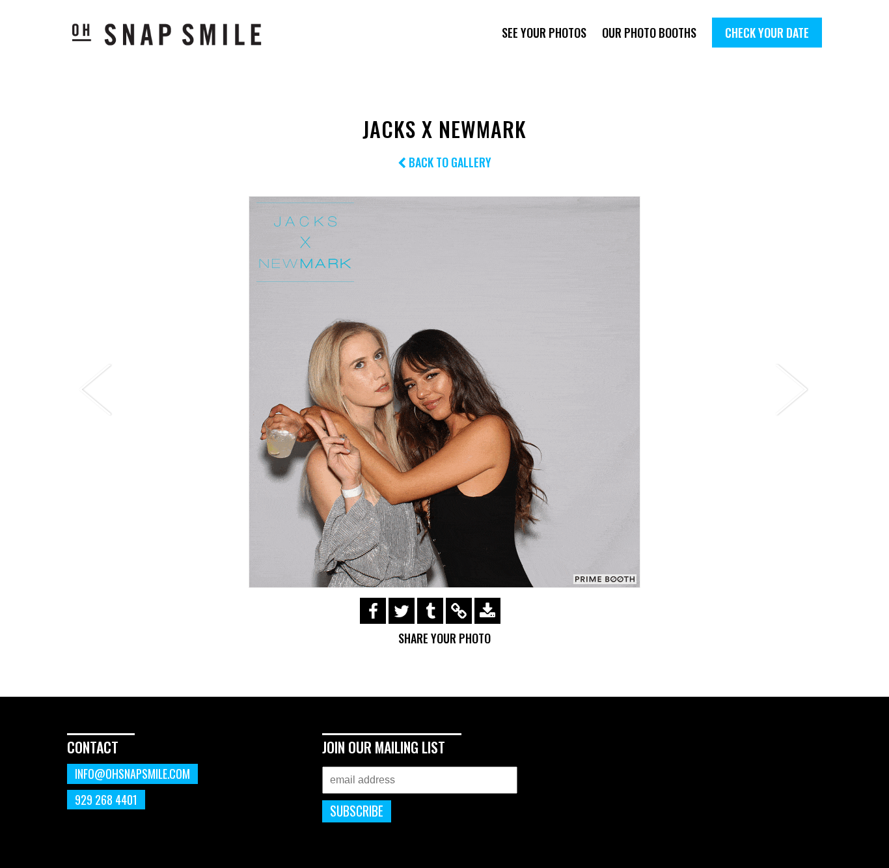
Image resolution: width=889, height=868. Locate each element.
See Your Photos (544, 32)
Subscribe (356, 811)
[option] (444, 392)
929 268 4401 (106, 799)
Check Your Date (767, 32)
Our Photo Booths (649, 32)
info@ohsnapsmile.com (132, 773)
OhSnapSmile (176, 34)
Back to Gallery (448, 162)
